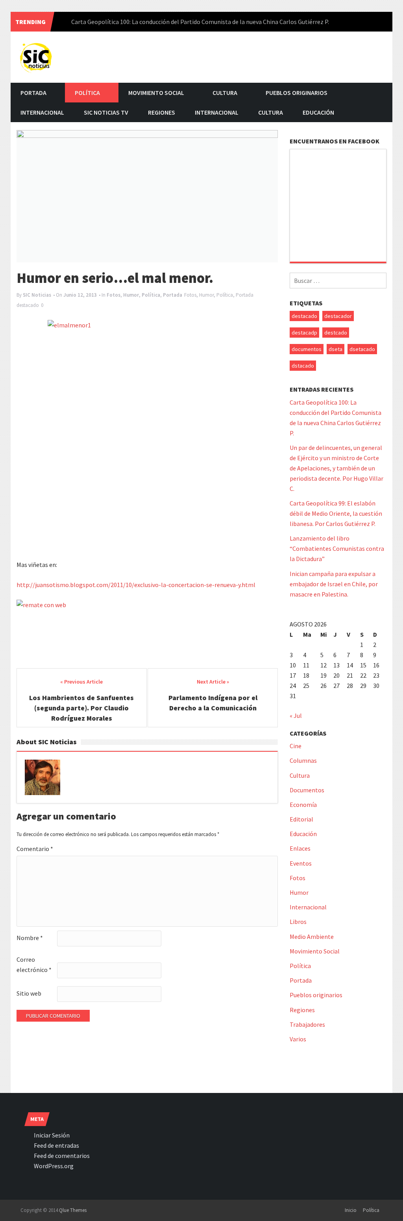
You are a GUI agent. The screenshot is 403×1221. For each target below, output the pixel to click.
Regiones (161, 112)
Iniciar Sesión (52, 1135)
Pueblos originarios (296, 93)
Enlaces (300, 848)
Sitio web (29, 993)
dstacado (303, 365)
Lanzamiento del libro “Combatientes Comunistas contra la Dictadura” (337, 548)
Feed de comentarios (62, 1156)
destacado (28, 305)
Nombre (30, 938)
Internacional (42, 112)
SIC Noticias (37, 295)
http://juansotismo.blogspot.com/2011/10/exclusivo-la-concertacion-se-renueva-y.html (136, 585)
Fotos (113, 295)
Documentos (307, 790)
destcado (335, 332)
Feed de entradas (56, 1145)
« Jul (296, 715)
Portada (33, 93)
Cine (295, 746)
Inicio (351, 1210)
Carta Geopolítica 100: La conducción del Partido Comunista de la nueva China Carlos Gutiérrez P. (200, 22)
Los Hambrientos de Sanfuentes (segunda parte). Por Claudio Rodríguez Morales (81, 708)
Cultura (225, 93)
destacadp (304, 332)
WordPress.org (54, 1166)
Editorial (301, 819)
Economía (303, 804)
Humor (131, 295)
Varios (298, 1039)
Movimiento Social (156, 93)
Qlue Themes (73, 1210)
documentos (307, 349)
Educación (318, 112)
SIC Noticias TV (106, 112)
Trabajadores (307, 1024)
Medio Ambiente (312, 936)
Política (87, 93)
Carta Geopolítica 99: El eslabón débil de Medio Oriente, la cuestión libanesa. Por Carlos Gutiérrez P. (336, 513)
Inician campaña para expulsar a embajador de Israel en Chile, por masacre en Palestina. (334, 584)
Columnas (303, 760)
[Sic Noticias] (36, 56)
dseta (335, 349)
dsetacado (362, 349)
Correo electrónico (34, 964)
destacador (338, 316)
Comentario (35, 849)
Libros (298, 922)
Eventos (301, 863)
